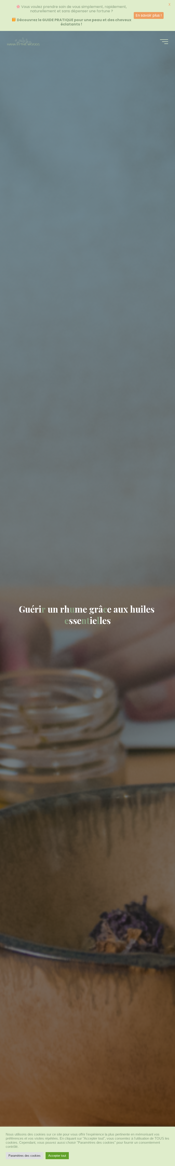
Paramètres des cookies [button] (24, 1155)
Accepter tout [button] (57, 1155)
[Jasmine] (23, 42)
